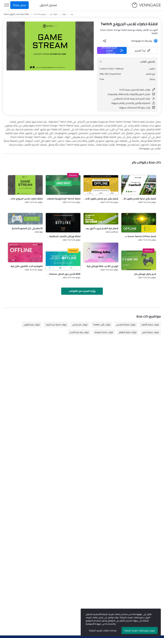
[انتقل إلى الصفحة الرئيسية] (146, 5)
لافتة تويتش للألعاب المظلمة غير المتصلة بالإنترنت (63, 236)
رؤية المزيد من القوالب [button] (82, 291)
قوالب (64, 14)
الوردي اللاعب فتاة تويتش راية (102, 266)
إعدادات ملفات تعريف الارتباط (102, 630)
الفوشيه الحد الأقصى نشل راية (27, 266)
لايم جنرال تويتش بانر (145, 274)
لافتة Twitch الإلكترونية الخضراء (63, 198)
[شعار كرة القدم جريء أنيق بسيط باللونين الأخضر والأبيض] (101, 219)
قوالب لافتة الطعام (127, 332)
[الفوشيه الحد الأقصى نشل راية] (25, 252)
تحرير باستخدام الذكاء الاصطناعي (109, 50)
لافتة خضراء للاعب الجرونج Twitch (25, 198)
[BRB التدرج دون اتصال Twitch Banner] (63, 260)
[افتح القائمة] (6, 5)
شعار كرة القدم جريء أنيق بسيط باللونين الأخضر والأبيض (101, 228)
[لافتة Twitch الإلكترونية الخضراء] (63, 185)
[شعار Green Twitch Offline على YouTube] (138, 222)
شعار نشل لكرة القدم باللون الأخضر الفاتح (138, 198)
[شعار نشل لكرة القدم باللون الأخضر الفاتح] (138, 185)
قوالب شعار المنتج (150, 332)
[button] (143, 50)
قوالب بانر (53, 14)
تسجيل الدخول (48, 5)
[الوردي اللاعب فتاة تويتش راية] (101, 252)
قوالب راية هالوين (32, 325)
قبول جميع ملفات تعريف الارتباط (139, 630)
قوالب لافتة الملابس (125, 325)
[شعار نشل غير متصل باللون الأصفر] (101, 185)
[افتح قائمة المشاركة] (104, 40)
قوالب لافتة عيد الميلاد (55, 325)
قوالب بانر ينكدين (79, 325)
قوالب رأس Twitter (101, 325)
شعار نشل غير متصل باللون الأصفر (101, 198)
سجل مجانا (19, 5)
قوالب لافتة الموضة (103, 332)
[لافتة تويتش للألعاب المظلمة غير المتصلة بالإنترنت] (63, 222)
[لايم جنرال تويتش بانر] (138, 260)
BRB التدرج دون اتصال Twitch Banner (63, 274)
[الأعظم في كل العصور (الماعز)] (25, 219)
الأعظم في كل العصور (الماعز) (27, 228)
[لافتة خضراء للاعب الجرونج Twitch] (25, 185)
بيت (71, 14)
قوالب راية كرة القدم (79, 332)
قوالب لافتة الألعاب (150, 325)
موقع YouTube (39, 14)
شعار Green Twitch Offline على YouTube (138, 236)
